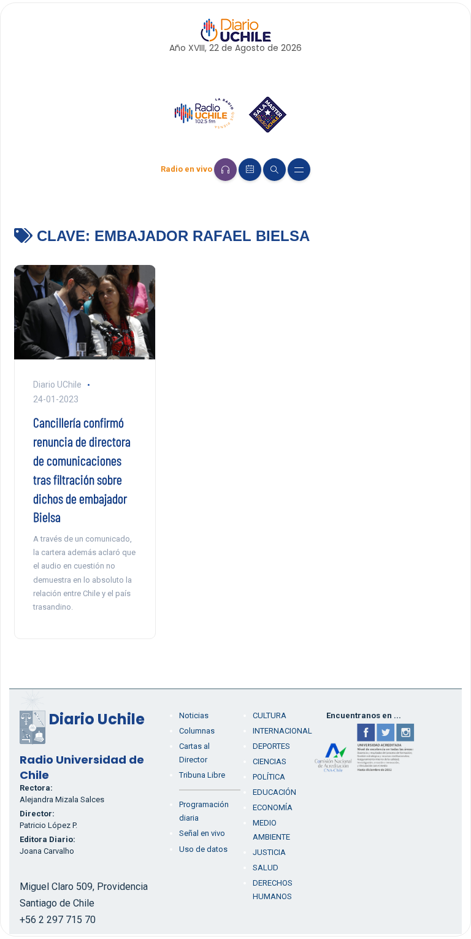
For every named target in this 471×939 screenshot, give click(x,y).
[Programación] (250, 169)
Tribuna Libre (202, 775)
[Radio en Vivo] (225, 169)
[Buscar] (274, 169)
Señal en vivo (202, 833)
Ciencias (269, 761)
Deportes (271, 746)
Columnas (197, 730)
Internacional (282, 730)
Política (269, 776)
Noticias (194, 715)
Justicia (269, 852)
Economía (273, 807)
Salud (265, 867)
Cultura (269, 715)
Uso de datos (203, 849)
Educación (274, 792)
